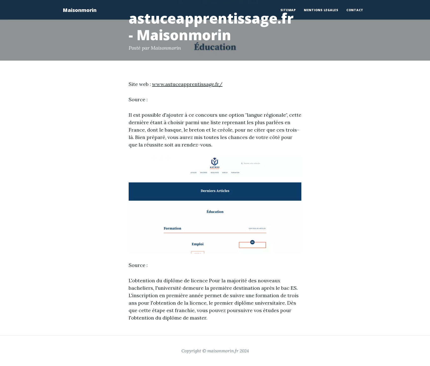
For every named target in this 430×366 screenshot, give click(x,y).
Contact (354, 10)
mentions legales (321, 10)
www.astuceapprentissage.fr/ (187, 84)
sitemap (288, 10)
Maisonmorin (80, 10)
